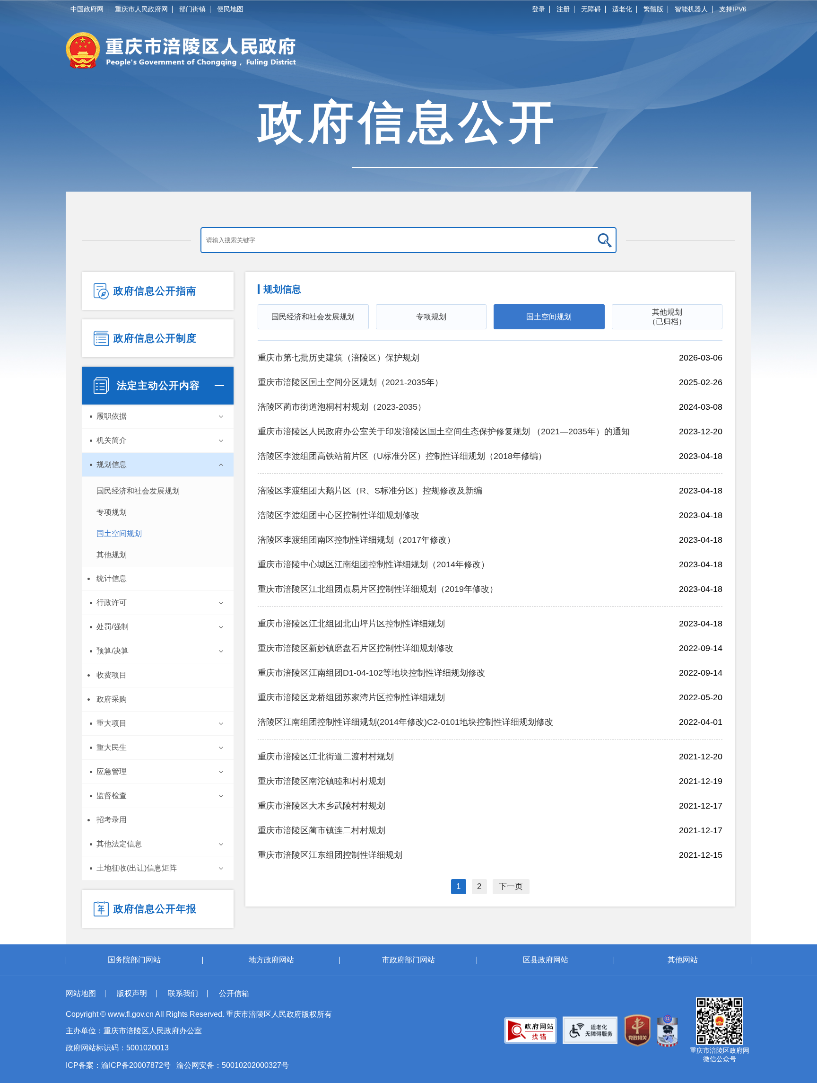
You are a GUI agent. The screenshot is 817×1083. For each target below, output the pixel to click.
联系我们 (183, 993)
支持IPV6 (733, 9)
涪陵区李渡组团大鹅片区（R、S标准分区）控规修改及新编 (370, 490)
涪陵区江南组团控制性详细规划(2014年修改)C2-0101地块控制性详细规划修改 (405, 722)
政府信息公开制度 (155, 338)
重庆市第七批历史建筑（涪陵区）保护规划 (338, 357)
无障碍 (591, 9)
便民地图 (230, 9)
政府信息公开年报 (155, 908)
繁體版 (653, 9)
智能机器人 (691, 9)
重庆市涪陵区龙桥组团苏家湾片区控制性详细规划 (351, 697)
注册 (563, 9)
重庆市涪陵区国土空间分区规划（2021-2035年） (350, 382)
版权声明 (132, 993)
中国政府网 (87, 9)
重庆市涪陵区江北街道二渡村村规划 (326, 756)
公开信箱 (234, 993)
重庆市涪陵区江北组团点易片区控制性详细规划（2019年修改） (378, 589)
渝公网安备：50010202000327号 (232, 1065)
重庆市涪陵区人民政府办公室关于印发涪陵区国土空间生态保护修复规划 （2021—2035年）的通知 (444, 431)
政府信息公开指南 (155, 290)
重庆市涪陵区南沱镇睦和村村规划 (321, 781)
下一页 (511, 886)
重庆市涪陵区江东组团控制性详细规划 (330, 855)
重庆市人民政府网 (141, 9)
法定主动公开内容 (156, 385)
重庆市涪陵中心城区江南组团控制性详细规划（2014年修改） (373, 564)
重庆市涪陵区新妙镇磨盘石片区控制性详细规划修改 (355, 648)
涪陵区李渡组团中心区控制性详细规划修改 (338, 515)
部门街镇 (192, 9)
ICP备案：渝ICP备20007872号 (118, 1065)
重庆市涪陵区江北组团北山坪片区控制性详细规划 (351, 623)
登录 (538, 9)
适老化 (622, 9)
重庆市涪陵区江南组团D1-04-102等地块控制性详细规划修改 (371, 673)
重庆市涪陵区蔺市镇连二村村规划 (321, 830)
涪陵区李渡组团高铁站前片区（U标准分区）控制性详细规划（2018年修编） (402, 456)
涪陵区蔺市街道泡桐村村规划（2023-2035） (342, 407)
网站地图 (81, 993)
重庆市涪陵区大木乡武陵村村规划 (321, 805)
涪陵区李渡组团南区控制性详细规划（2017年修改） (356, 540)
